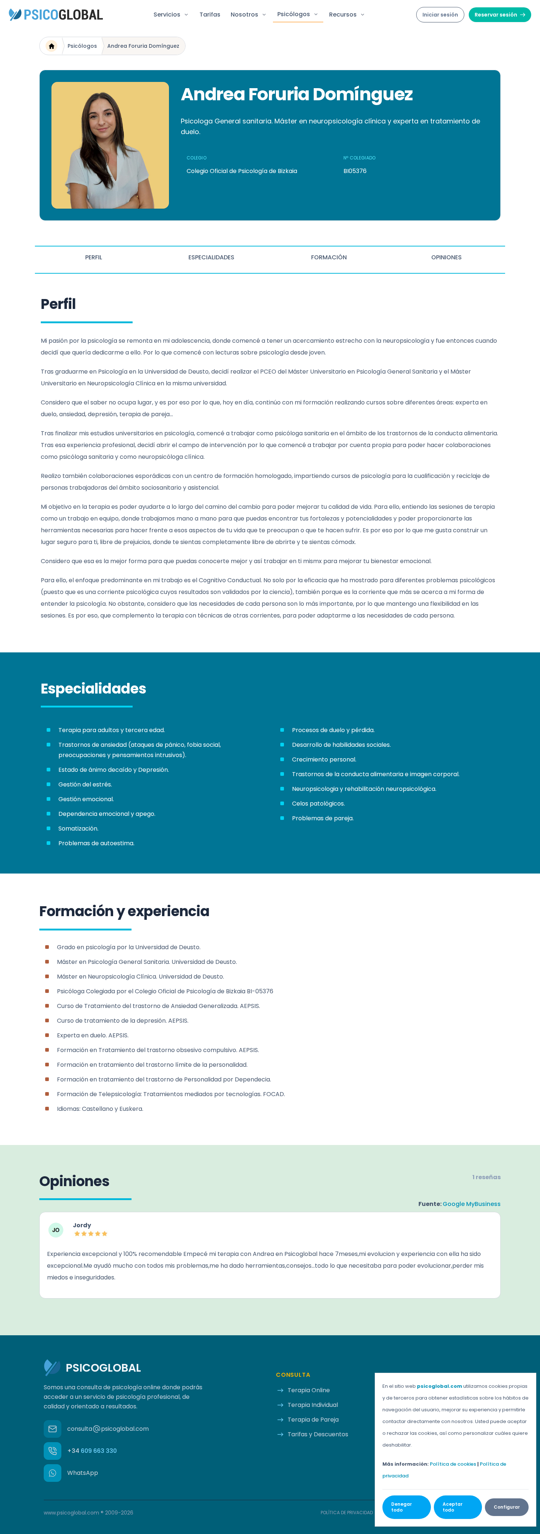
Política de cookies (453, 1464)
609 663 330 (92, 1451)
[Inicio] (51, 46)
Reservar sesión (496, 14)
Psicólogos (82, 46)
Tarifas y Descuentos (318, 1434)
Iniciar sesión (440, 14)
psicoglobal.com (439, 1386)
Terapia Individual (313, 1405)
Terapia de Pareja (313, 1419)
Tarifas (209, 14)
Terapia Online (309, 1390)
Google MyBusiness (472, 1204)
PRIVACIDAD (347, 1513)
